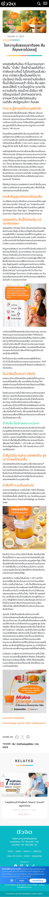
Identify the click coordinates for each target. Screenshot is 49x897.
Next (47, 784)
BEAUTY (27, 851)
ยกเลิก (21, 880)
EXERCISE (37, 851)
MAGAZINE (37, 856)
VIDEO (27, 856)
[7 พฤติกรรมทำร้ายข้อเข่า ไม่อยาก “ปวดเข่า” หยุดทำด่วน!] (24, 795)
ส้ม (13, 744)
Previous (2, 784)
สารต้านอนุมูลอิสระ (25, 744)
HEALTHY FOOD (14, 856)
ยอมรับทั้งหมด (37, 880)
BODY (10, 851)
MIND (18, 851)
